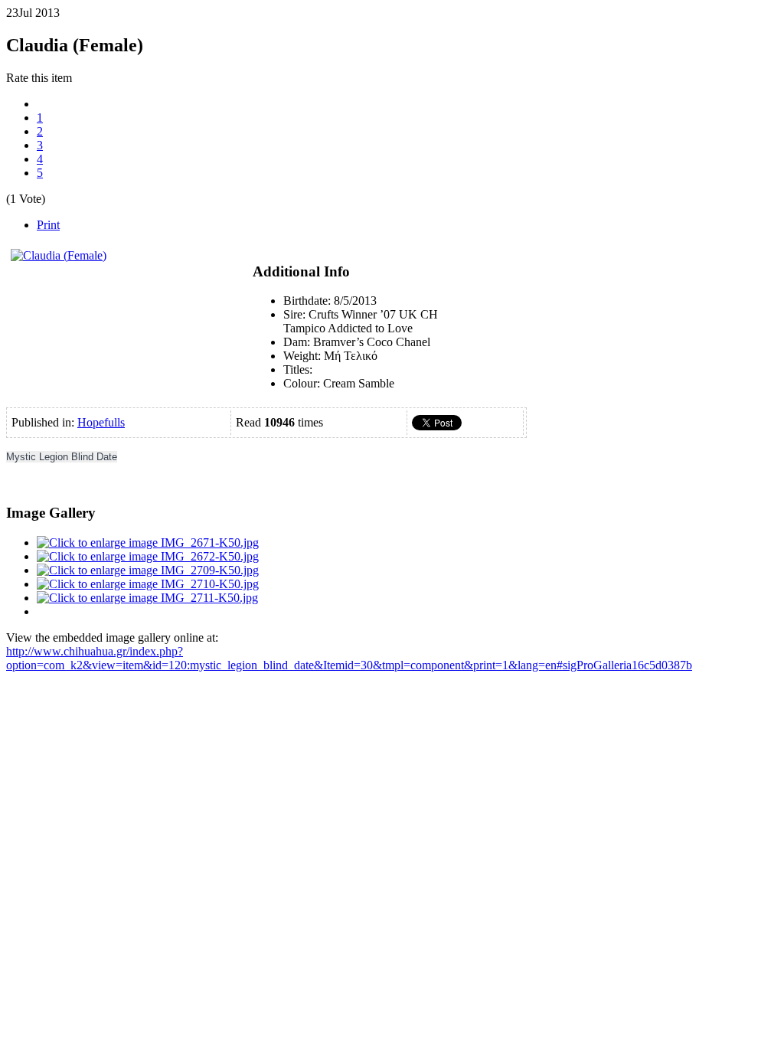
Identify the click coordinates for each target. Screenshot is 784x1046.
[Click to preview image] (58, 255)
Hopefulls (101, 422)
